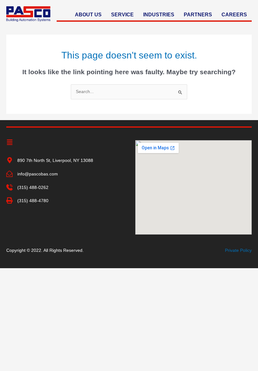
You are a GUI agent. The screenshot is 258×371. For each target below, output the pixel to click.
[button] (10, 142)
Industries (158, 14)
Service (122, 14)
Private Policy (238, 250)
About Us (88, 14)
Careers (234, 14)
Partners (198, 14)
